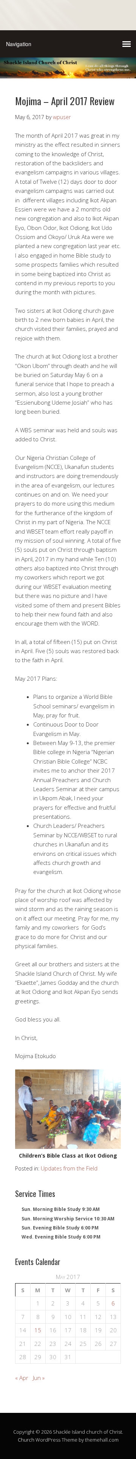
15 (37, 1330)
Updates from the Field (69, 1168)
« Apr (21, 1377)
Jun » (39, 1377)
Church (26, 1439)
